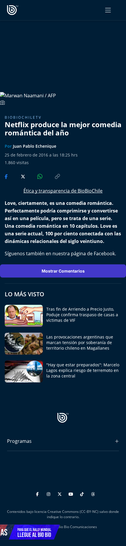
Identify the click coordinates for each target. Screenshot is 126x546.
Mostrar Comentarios (63, 270)
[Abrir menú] (108, 10)
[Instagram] (49, 493)
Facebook (104, 253)
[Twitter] (60, 493)
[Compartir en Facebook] (7, 176)
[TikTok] (82, 493)
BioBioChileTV (23, 117)
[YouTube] (71, 493)
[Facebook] (38, 493)
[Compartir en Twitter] (17, 176)
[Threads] (93, 493)
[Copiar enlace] (52, 176)
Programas (19, 441)
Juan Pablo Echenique (34, 146)
